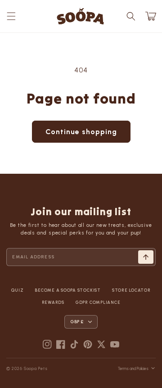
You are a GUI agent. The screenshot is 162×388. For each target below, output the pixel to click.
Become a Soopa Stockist (67, 290)
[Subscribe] (145, 257)
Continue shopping (81, 131)
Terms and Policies (133, 368)
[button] (11, 16)
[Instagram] (47, 344)
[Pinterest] (87, 344)
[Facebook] (60, 344)
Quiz (17, 290)
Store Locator (131, 290)
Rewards (53, 302)
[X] (101, 344)
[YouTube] (114, 344)
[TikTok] (74, 344)
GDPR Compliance (98, 302)
